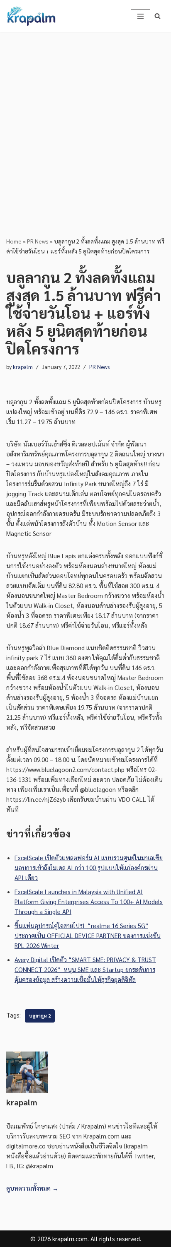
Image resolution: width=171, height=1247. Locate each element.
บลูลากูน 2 (40, 1016)
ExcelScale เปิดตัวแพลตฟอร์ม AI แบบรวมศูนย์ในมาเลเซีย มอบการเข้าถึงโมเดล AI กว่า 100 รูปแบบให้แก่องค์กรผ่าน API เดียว (89, 867)
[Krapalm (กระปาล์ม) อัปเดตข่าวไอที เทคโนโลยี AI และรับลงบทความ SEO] (31, 16)
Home (14, 241)
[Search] (157, 16)
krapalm (23, 366)
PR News (38, 241)
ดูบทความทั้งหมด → (32, 1188)
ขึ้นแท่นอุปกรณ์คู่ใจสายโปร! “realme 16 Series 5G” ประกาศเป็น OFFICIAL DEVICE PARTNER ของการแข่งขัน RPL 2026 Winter (88, 935)
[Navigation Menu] (140, 16)
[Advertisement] (85, 121)
